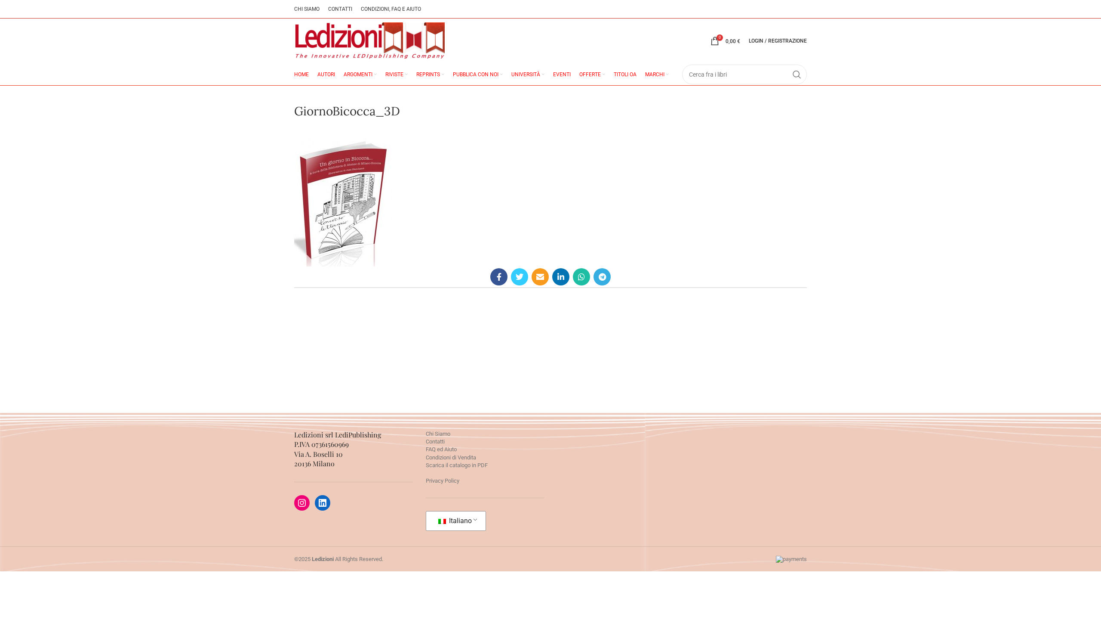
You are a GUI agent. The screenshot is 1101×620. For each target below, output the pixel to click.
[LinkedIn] (322, 503)
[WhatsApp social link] (581, 276)
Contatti (435, 441)
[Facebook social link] (498, 276)
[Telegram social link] (602, 276)
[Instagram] (302, 503)
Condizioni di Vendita (451, 457)
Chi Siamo (438, 434)
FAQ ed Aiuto (441, 449)
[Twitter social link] (519, 276)
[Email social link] (540, 276)
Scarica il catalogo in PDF (457, 465)
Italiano (459, 521)
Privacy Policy (442, 480)
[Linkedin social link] (560, 276)
